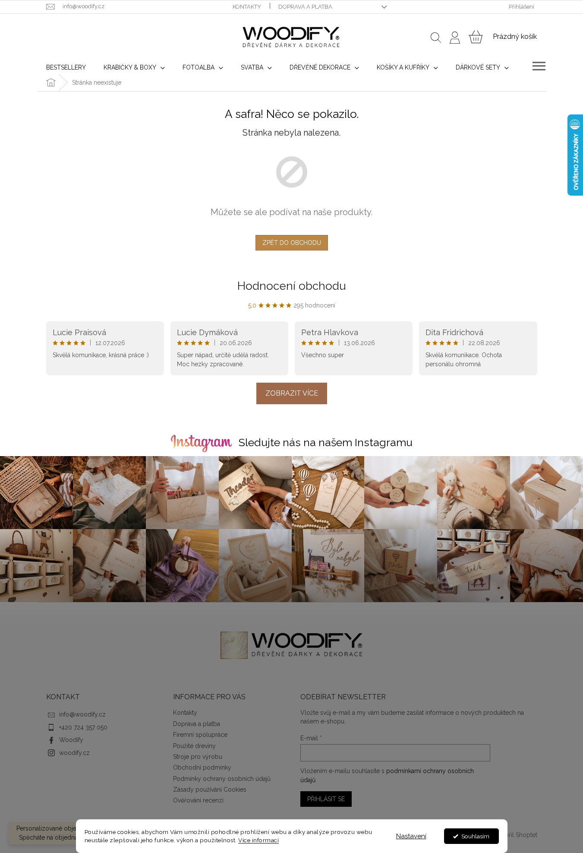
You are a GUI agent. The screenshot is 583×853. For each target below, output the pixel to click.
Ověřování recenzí (198, 800)
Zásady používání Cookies (209, 789)
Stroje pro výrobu (197, 756)
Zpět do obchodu (291, 242)
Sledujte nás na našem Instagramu (326, 442)
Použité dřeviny (194, 745)
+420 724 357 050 (83, 727)
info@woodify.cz (82, 714)
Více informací (258, 840)
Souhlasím (475, 836)
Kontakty (247, 6)
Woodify (71, 739)
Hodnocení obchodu (291, 285)
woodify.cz (74, 752)
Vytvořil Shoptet (514, 834)
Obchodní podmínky (202, 767)
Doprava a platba (305, 6)
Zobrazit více (291, 393)
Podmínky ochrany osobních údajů (222, 778)
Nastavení (411, 836)
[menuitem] (66, 67)
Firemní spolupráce (200, 734)
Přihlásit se (326, 799)
